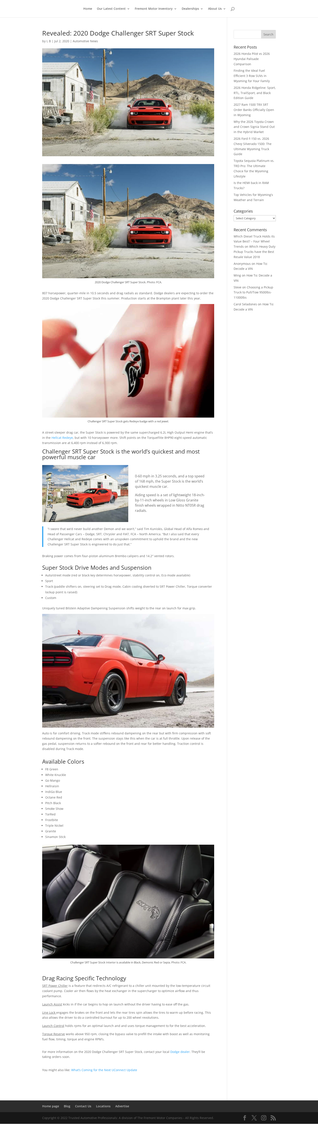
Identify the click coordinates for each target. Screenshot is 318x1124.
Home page (50, 1106)
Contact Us (83, 1106)
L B (49, 41)
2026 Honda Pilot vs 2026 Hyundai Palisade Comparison (252, 59)
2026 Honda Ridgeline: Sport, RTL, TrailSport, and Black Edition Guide (255, 93)
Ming (237, 275)
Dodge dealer (180, 1052)
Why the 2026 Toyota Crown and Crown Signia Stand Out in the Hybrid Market (254, 127)
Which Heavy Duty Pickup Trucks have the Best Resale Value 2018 (254, 251)
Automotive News (85, 41)
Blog (67, 1106)
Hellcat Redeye (62, 438)
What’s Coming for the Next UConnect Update (104, 1070)
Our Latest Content (111, 9)
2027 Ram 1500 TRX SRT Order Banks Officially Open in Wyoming (254, 109)
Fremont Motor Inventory (154, 9)
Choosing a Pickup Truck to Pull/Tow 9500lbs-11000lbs (253, 292)
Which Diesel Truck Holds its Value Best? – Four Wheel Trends (254, 241)
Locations (103, 1106)
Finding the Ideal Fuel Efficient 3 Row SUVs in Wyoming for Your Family (252, 75)
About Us (215, 9)
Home (87, 9)
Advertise (122, 1106)
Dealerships (190, 9)
